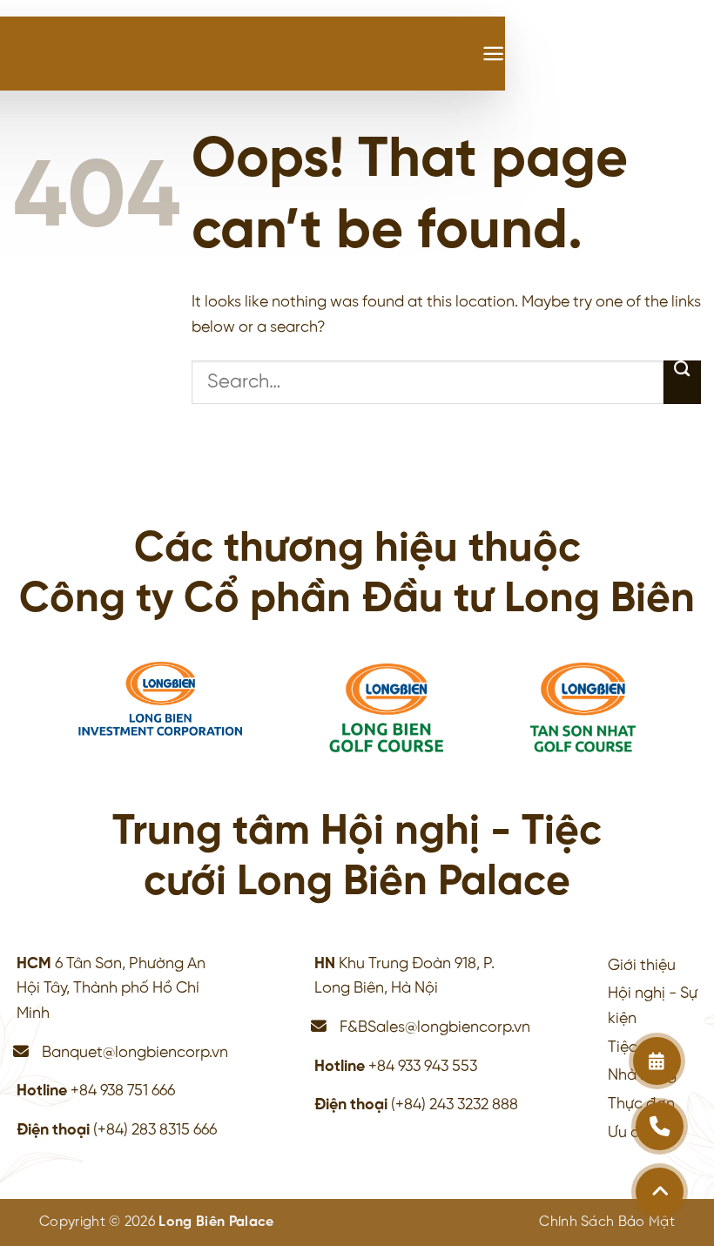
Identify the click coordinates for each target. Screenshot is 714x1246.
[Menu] (493, 53)
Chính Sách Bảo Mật (607, 1222)
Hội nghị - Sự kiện (652, 1006)
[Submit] (682, 382)
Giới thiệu (642, 965)
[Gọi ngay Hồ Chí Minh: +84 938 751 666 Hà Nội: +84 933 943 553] (659, 1126)
